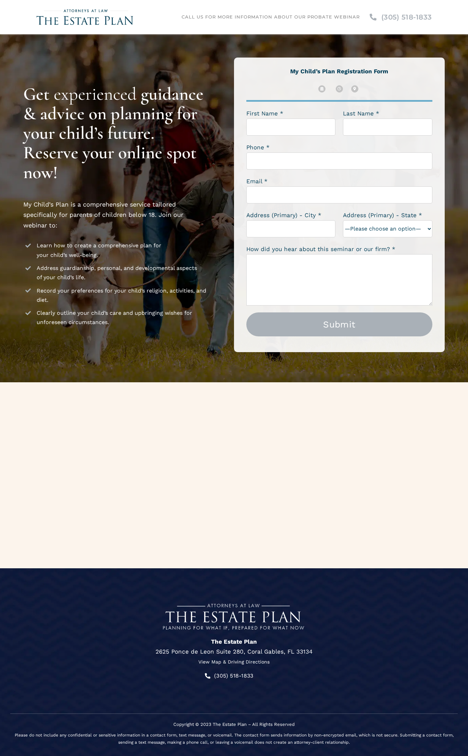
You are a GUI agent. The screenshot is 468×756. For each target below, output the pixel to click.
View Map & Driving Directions (234, 662)
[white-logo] (234, 601)
